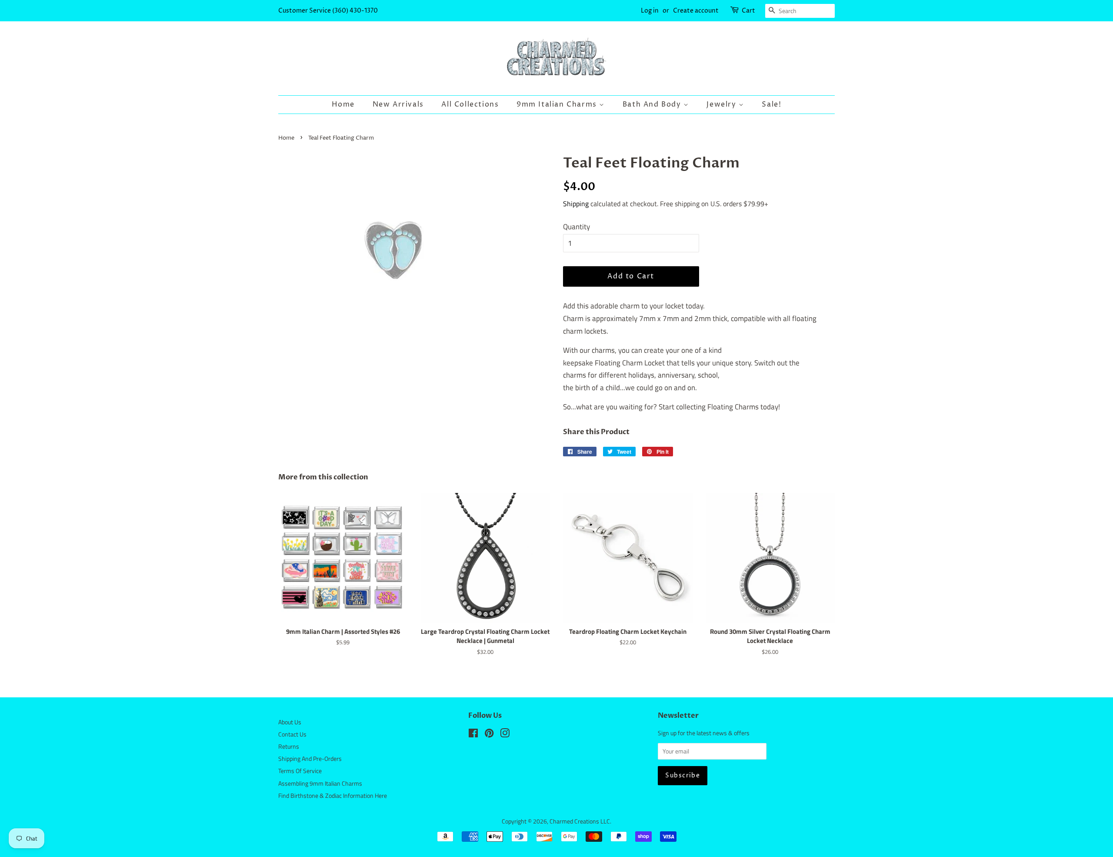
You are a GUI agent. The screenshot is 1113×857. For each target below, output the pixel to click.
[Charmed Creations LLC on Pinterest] (489, 735)
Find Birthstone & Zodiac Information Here (332, 795)
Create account (696, 11)
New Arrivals (398, 104)
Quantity (576, 226)
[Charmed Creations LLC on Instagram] (505, 735)
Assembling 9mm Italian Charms (320, 783)
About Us (289, 722)
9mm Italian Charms (558, 104)
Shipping (576, 203)
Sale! (771, 104)
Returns (288, 746)
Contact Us (292, 734)
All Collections (470, 104)
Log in (650, 11)
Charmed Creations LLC (580, 821)
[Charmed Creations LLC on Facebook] (473, 735)
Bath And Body (653, 104)
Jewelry (722, 104)
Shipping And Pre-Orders (310, 758)
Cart (748, 11)
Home (343, 104)
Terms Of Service (300, 771)
